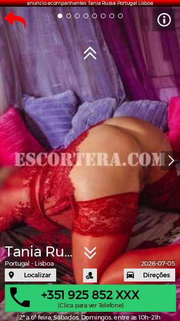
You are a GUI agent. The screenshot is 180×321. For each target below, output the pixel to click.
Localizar (37, 275)
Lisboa (44, 263)
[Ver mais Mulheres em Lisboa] (90, 53)
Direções (156, 275)
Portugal (17, 263)
